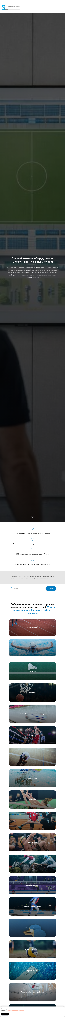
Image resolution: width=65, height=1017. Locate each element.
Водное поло (32, 778)
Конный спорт (33, 864)
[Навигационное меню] (62, 7)
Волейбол (32, 799)
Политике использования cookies (16, 1010)
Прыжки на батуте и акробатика (32, 992)
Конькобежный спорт (32, 885)
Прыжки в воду (32, 971)
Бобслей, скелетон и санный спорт (32, 714)
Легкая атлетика (32, 627)
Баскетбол (32, 692)
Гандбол (32, 821)
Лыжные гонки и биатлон (32, 906)
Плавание (32, 648)
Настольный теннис (32, 928)
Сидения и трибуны (41, 610)
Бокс (32, 735)
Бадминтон (32, 671)
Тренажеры (33, 612)
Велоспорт (32, 757)
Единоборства (32, 842)
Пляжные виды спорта (32, 949)
